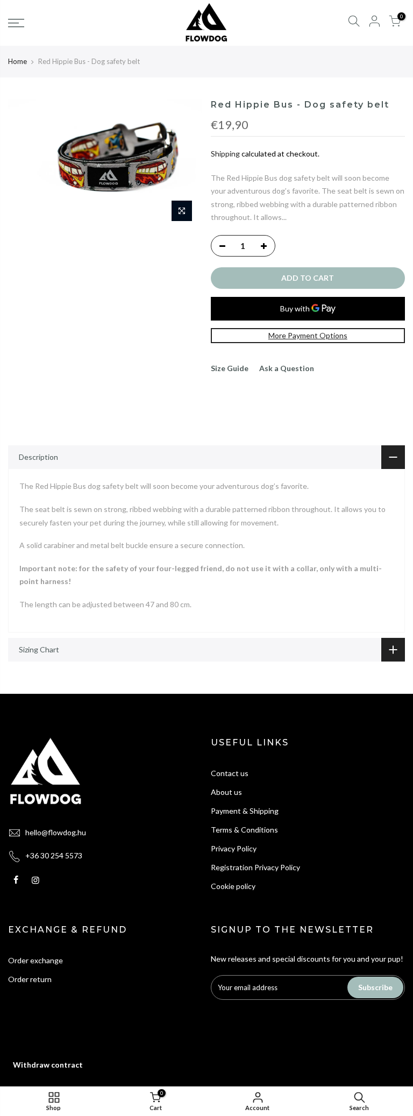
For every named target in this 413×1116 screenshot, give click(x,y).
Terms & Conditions (244, 829)
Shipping (225, 153)
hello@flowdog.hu (55, 832)
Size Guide (229, 368)
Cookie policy (233, 886)
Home (17, 61)
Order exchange (35, 960)
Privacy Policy (234, 848)
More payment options (307, 335)
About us (226, 792)
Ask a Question (286, 368)
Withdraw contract (48, 1064)
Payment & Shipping (245, 810)
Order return (30, 979)
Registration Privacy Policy (255, 867)
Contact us (229, 773)
